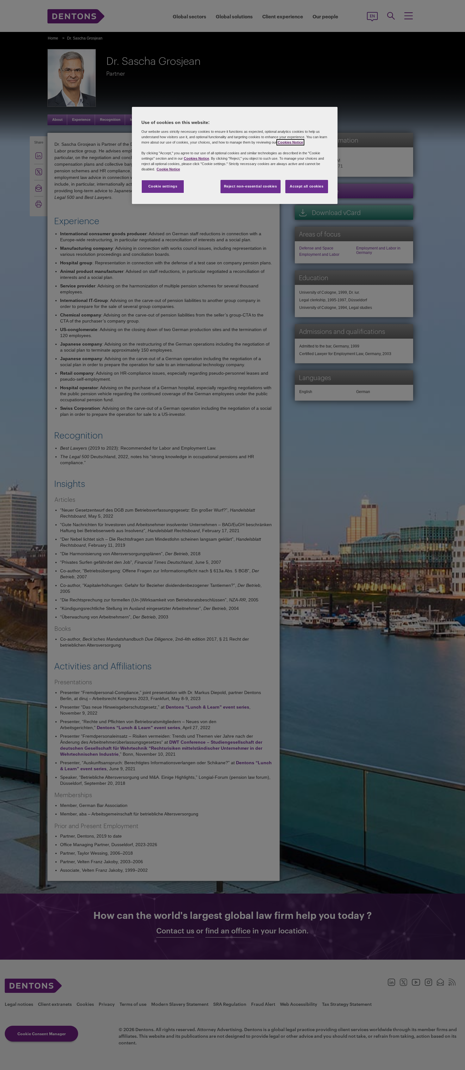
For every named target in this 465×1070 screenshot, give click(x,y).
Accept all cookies (306, 186)
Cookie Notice (168, 169)
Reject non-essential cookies (250, 186)
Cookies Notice (290, 142)
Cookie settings (162, 186)
